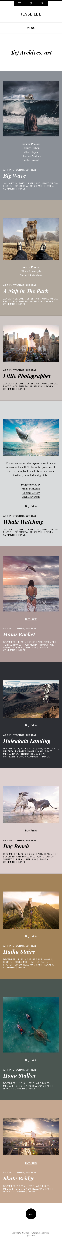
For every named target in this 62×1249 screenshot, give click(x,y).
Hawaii (32, 751)
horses (17, 962)
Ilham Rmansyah (31, 271)
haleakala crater (14, 751)
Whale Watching (23, 521)
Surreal (31, 170)
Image (22, 188)
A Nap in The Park (25, 290)
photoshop (16, 170)
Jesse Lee (31, 14)
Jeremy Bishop (31, 148)
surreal (24, 186)
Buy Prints (31, 506)
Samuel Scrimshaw (31, 275)
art (5, 170)
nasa (15, 754)
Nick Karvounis (31, 496)
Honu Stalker (19, 1075)
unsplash (36, 186)
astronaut (51, 748)
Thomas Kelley (31, 492)
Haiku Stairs (19, 951)
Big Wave (14, 175)
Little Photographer (27, 375)
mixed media (50, 183)
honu (16, 645)
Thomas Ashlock (31, 156)
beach (48, 854)
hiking (7, 962)
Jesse (30, 183)
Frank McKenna (31, 488)
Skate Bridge (18, 1178)
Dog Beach (16, 846)
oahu (44, 962)
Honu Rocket (19, 634)
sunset (7, 647)
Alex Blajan (31, 152)
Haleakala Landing (26, 740)
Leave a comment (28, 756)
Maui (41, 751)
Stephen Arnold (31, 160)
